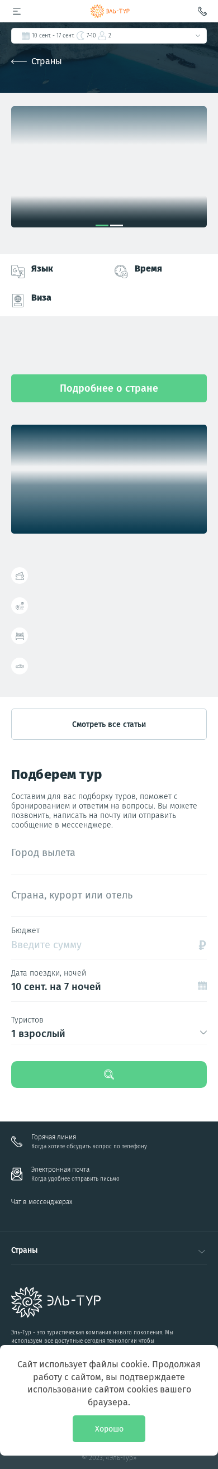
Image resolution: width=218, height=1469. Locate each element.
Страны (46, 61)
